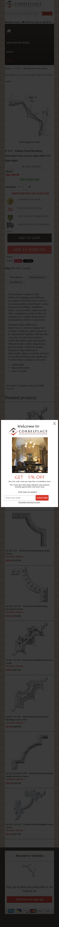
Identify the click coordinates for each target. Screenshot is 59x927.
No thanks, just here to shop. (29, 502)
